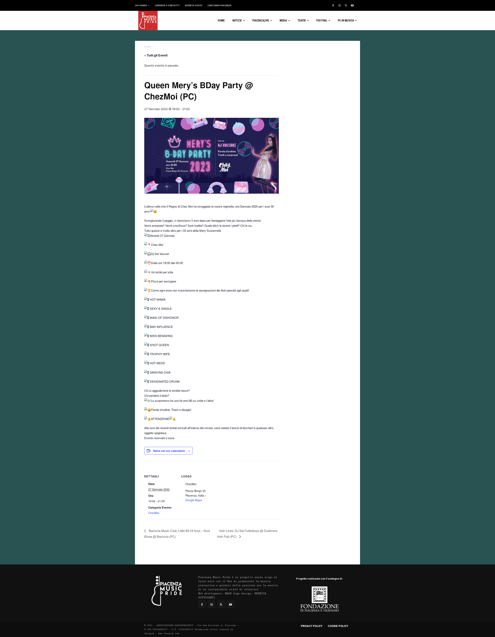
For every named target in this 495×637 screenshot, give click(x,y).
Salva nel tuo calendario (169, 451)
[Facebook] (333, 5)
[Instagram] (339, 5)
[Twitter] (346, 5)
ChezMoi (153, 513)
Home (147, 46)
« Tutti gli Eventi (155, 55)
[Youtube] (352, 5)
